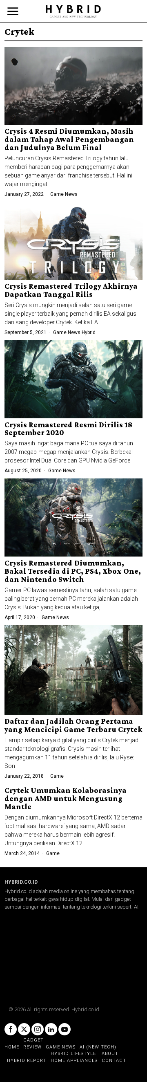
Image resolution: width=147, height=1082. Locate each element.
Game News (64, 194)
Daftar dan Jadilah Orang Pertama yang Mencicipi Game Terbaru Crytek (73, 725)
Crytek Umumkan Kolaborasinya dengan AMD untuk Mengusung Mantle (65, 798)
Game (57, 776)
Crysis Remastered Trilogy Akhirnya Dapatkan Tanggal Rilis (71, 290)
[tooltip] (10, 1029)
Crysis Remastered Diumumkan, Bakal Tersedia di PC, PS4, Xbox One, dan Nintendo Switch (72, 571)
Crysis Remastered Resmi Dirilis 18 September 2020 (68, 429)
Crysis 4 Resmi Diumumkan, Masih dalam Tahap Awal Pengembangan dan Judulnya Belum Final (69, 139)
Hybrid (89, 332)
